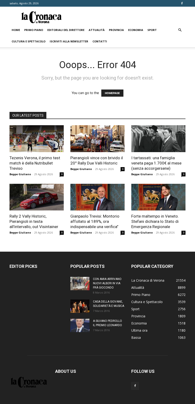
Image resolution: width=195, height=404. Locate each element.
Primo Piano (33, 30)
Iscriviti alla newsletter (69, 41)
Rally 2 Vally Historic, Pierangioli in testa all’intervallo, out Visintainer (34, 221)
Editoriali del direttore (65, 30)
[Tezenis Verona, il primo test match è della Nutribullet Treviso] (37, 138)
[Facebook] (181, 3)
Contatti (100, 41)
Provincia (116, 30)
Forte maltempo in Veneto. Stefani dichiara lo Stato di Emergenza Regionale (155, 221)
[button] (179, 30)
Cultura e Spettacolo (28, 41)
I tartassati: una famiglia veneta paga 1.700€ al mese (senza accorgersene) (156, 163)
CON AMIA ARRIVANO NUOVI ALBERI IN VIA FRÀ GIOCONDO (107, 283)
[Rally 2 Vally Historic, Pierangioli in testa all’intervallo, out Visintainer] (37, 197)
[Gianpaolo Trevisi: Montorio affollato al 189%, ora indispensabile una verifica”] (97, 197)
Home (16, 30)
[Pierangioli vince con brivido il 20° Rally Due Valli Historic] (97, 138)
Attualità (97, 30)
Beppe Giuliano (20, 174)
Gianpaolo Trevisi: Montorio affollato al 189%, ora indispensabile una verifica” (94, 221)
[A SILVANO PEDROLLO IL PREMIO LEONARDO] (79, 325)
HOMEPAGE (112, 93)
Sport (152, 30)
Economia (135, 30)
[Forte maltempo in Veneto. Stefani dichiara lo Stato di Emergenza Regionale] (158, 197)
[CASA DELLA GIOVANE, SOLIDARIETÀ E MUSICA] (79, 306)
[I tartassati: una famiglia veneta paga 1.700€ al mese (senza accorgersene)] (158, 138)
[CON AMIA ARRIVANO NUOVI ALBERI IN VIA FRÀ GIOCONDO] (79, 283)
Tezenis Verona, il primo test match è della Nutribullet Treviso (35, 163)
